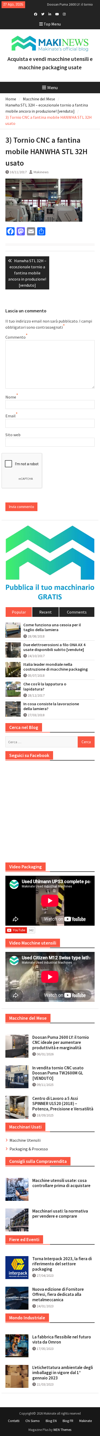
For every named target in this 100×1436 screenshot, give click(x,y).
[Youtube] (57, 14)
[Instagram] (64, 14)
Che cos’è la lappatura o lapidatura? (44, 686)
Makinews (41, 172)
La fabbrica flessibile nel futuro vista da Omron (61, 1339)
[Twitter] (42, 14)
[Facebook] (35, 14)
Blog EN (51, 1421)
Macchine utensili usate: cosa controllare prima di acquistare (61, 1183)
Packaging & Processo (28, 1148)
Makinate (85, 1421)
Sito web (13, 434)
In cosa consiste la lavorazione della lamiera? (51, 706)
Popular (19, 612)
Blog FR (68, 1421)
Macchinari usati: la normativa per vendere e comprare (60, 1213)
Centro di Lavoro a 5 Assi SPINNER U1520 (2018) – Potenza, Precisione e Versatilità (62, 1104)
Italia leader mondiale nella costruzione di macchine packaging (55, 667)
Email (10, 415)
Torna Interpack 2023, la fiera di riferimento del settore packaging (62, 1264)
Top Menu (52, 23)
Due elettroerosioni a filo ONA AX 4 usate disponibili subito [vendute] (54, 647)
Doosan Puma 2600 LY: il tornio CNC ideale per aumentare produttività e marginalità (60, 1042)
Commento (15, 337)
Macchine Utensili (25, 1140)
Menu (52, 87)
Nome (10, 397)
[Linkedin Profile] (50, 14)
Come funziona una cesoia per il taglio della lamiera (52, 627)
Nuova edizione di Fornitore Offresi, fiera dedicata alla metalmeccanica (58, 1294)
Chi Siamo (32, 1421)
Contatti (13, 1421)
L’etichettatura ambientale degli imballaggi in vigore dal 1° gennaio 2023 (62, 1373)
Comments (77, 612)
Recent (45, 612)
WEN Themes (62, 1430)
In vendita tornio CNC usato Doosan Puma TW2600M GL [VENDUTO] (58, 1073)
